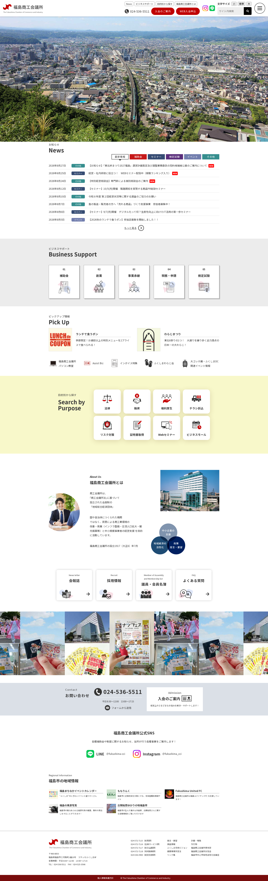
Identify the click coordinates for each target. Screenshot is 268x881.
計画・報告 (196, 840)
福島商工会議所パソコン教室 (67, 363)
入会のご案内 (163, 11)
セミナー (78, 173)
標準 (241, 4)
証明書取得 (137, 435)
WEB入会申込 (188, 11)
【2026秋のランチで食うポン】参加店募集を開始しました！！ (124, 219)
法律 (107, 408)
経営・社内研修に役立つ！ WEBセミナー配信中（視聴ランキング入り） (130, 173)
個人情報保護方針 (105, 877)
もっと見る (130, 228)
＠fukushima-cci (110, 753)
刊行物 (194, 844)
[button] (131, 139)
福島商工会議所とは (186, 3)
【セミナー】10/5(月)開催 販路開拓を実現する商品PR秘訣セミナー (127, 188)
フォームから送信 (121, 708)
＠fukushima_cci (162, 753)
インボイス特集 (128, 363)
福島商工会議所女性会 (201, 851)
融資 (137, 408)
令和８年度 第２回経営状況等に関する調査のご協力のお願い (122, 196)
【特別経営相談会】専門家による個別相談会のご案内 (118, 181)
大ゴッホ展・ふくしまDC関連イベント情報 (204, 363)
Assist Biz (98, 363)
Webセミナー (166, 435)
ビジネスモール (196, 435)
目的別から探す (164, 3)
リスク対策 (107, 435)
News (129, 3)
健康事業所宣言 (174, 851)
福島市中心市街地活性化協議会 (205, 854)
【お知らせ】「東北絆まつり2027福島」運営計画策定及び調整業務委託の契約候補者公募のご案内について (148, 165)
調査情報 (171, 844)
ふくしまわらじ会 (164, 363)
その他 (78, 165)
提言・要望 (172, 840)
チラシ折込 (196, 408)
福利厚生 (166, 408)
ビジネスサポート (144, 3)
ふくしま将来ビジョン (177, 847)
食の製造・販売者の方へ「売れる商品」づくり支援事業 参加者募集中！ (129, 204)
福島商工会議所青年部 (201, 847)
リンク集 (171, 854)
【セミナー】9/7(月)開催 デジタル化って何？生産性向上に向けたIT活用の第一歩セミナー (140, 212)
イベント (78, 219)
